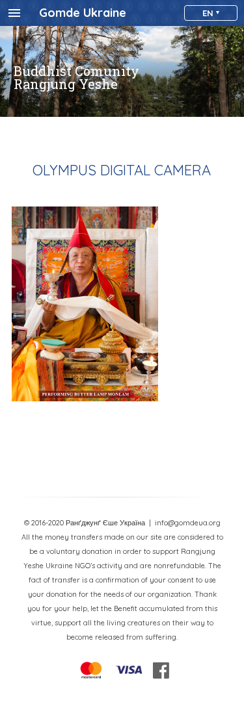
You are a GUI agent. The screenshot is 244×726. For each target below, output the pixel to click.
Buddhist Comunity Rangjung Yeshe (76, 77)
